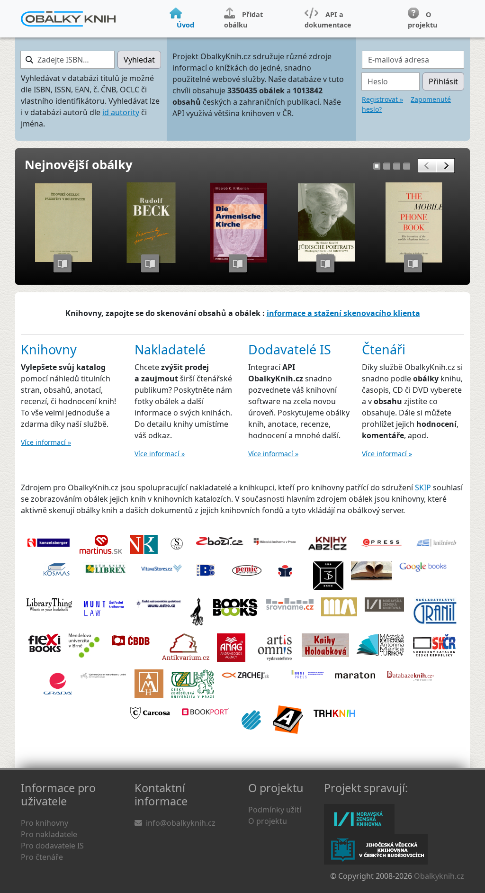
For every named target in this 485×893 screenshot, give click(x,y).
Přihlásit (443, 81)
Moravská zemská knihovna (359, 819)
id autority (120, 112)
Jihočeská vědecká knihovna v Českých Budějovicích (376, 849)
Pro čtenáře (42, 857)
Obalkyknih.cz (439, 876)
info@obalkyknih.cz (181, 823)
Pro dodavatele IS (52, 845)
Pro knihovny (44, 823)
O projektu (267, 821)
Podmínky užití (274, 809)
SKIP (423, 487)
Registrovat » (382, 99)
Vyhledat (139, 59)
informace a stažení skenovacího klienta (343, 313)
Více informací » (46, 442)
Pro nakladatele (49, 834)
